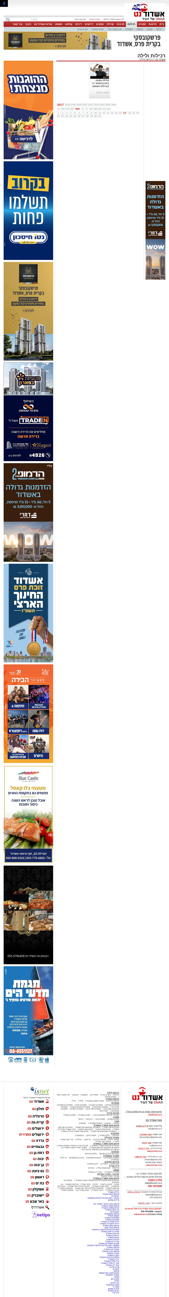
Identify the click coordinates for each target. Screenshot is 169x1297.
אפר (71, 109)
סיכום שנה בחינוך (103, 1129)
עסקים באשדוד (67, 1190)
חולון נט (115, 1269)
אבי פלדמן (115, 1283)
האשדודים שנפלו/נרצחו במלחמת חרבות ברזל (100, 1149)
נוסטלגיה (82, 1123)
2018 (67, 105)
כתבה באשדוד (113, 1255)
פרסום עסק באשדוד (110, 1194)
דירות (78, 24)
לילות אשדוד (104, 1135)
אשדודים (129, 29)
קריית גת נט (114, 1267)
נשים (117, 1184)
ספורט (142, 24)
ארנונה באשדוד (112, 1239)
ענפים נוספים (113, 1119)
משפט (58, 24)
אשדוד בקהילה (111, 1137)
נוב (104, 109)
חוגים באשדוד (84, 1115)
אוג (91, 109)
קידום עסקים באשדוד (110, 1208)
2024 (102, 105)
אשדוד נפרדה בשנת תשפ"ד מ (74, 1147)
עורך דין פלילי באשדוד (110, 1263)
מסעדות (115, 1103)
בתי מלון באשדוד (112, 1210)
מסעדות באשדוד (112, 1220)
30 (95, 116)
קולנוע (68, 24)
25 (75, 116)
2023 (96, 105)
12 (104, 113)
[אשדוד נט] (143, 1104)
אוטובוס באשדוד (66, 1188)
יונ (83, 109)
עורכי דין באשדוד (95, 1172)
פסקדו (116, 1277)
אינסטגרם (79, 1135)
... (108, 89)
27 (83, 116)
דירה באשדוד (113, 1259)
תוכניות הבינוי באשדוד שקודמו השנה (72, 1145)
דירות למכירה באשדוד (110, 1222)
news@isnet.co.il (154, 1165)
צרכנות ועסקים (112, 1162)
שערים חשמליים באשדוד (109, 1243)
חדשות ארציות (113, 1101)
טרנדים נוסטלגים (77, 1158)
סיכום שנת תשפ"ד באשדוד (106, 1143)
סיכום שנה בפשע (86, 1129)
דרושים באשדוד (112, 1235)
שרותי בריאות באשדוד (110, 1231)
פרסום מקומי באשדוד (110, 1206)
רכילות (131, 24)
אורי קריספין (140, 1157)
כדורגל (81, 1119)
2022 (90, 105)
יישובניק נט (114, 1212)
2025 (108, 105)
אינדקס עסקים (72, 1184)
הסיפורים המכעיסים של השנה (104, 1131)
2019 (73, 105)
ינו (58, 109)
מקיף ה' (116, 1287)
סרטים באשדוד (112, 1190)
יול (87, 109)
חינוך (28, 24)
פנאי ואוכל (86, 1184)
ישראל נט (115, 1196)
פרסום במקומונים (112, 1214)
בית (162, 24)
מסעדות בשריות (112, 1105)
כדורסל (90, 1119)
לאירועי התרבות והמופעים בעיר (106, 1115)
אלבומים (115, 1133)
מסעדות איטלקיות (65, 1105)
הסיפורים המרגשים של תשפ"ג (88, 1127)
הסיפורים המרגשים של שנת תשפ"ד (104, 1147)
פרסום (116, 1271)
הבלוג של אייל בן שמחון (109, 1153)
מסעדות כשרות (77, 1109)
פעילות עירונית (100, 1139)
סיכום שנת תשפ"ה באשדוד (106, 1178)
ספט (95, 109)
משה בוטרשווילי (112, 1285)
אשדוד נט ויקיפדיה (111, 1249)
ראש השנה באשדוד (101, 1186)
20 (137, 113)
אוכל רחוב (104, 1111)
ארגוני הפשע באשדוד (95, 1101)
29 (91, 116)
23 (67, 116)
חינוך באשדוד (97, 1190)
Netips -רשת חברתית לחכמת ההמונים (103, 1245)
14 (112, 113)
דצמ (108, 109)
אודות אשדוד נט (43, 24)
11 (100, 113)
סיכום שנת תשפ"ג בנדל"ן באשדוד (74, 1131)
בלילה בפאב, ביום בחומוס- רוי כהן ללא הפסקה (100, 83)
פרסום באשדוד (112, 1247)
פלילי (81, 1101)
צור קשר (17, 24)
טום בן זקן (115, 1279)
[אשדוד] (144, 21)
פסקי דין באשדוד (112, 1172)
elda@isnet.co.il (154, 1151)
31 (100, 116)
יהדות (95, 1184)
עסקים (100, 24)
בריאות (88, 1139)
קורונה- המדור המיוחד (110, 1176)
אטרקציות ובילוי (103, 1168)
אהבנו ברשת (106, 1184)
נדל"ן (74, 1101)
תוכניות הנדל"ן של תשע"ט (79, 1186)
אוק (100, 109)
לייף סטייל (114, 1166)
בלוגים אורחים (91, 1153)
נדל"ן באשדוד (113, 1192)
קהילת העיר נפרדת (103, 1141)
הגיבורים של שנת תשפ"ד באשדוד (105, 1145)
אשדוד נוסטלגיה (111, 1155)
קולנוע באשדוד (69, 1115)
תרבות (120, 24)
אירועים (116, 1135)
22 (62, 116)
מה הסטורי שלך (114, 29)
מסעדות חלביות (96, 1105)
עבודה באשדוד (112, 1253)
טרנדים (91, 1168)
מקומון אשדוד (113, 1216)
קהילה (110, 24)
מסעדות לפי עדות (93, 1109)
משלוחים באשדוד (111, 1218)
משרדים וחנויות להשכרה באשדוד (105, 1229)
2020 (79, 105)
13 (108, 113)
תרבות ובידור (113, 1113)
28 (87, 116)
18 (129, 113)
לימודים (104, 1164)
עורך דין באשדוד (112, 1265)
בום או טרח (82, 29)
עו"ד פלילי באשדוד (111, 1261)
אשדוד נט (160, 59)
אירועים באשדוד (112, 1233)
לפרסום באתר (80, 19)
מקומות (139, 29)
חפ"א (117, 1281)
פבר (62, 109)
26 (79, 116)
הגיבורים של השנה (111, 1127)
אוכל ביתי (115, 1107)
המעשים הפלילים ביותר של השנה (90, 1188)
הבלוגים (115, 1151)
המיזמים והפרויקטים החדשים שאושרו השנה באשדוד (97, 1180)
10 (95, 113)
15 (116, 113)
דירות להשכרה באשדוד (109, 1224)
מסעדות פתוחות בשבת (80, 1107)
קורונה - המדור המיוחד (108, 1174)
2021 (85, 105)
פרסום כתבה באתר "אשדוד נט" (106, 1204)
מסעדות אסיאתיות (100, 1107)
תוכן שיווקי (115, 1164)
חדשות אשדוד (112, 1099)
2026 (113, 105)
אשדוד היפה (113, 1139)
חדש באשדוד (92, 1164)
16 (120, 113)
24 (71, 116)
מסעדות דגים (81, 1105)
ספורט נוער (100, 1119)
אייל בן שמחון (113, 1200)
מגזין (117, 1121)
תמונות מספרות (95, 1123)
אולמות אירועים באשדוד (109, 1257)
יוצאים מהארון (97, 29)
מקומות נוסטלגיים (111, 1158)
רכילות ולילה (146, 59)
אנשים (149, 29)
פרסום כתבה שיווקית (110, 1251)
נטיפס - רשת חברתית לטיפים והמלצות (103, 1198)
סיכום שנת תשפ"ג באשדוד (106, 1125)
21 (58, 116)
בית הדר (115, 1293)
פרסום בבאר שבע (111, 1227)
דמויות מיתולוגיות (94, 1158)
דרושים (89, 24)
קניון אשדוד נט (82, 1190)
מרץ (67, 109)
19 (133, 113)
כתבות (116, 1123)
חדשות (153, 24)
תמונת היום (91, 1135)
